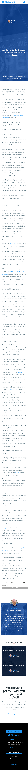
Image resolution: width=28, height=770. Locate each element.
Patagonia (20, 372)
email (10, 389)
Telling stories (6, 528)
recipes (17, 472)
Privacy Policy (14, 764)
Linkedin (16, 735)
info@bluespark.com (15, 747)
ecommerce (12, 76)
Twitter (8, 735)
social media (19, 493)
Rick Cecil (14, 609)
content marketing (20, 76)
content (9, 78)
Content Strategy (16, 78)
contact (24, 2)
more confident (8, 234)
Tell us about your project (14, 714)
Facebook (19, 735)
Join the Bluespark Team (14, 731)
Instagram (12, 735)
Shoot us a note (14, 752)
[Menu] (3, 2)
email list (13, 243)
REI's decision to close (15, 428)
